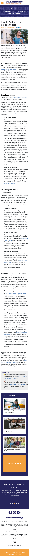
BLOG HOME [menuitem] (4, 551)
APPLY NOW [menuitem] (15, 551)
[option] (14, 490)
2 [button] (12, 504)
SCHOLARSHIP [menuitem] (6, 552)
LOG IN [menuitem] (10, 551)
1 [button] (10, 504)
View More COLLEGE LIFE (14, 463)
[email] (20, 27)
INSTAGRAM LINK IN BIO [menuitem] (12, 554)
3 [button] (14, 504)
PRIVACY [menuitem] (24, 552)
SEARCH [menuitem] (20, 554)
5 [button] (18, 504)
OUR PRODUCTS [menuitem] (23, 551)
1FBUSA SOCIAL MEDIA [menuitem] (16, 552)
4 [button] (16, 504)
